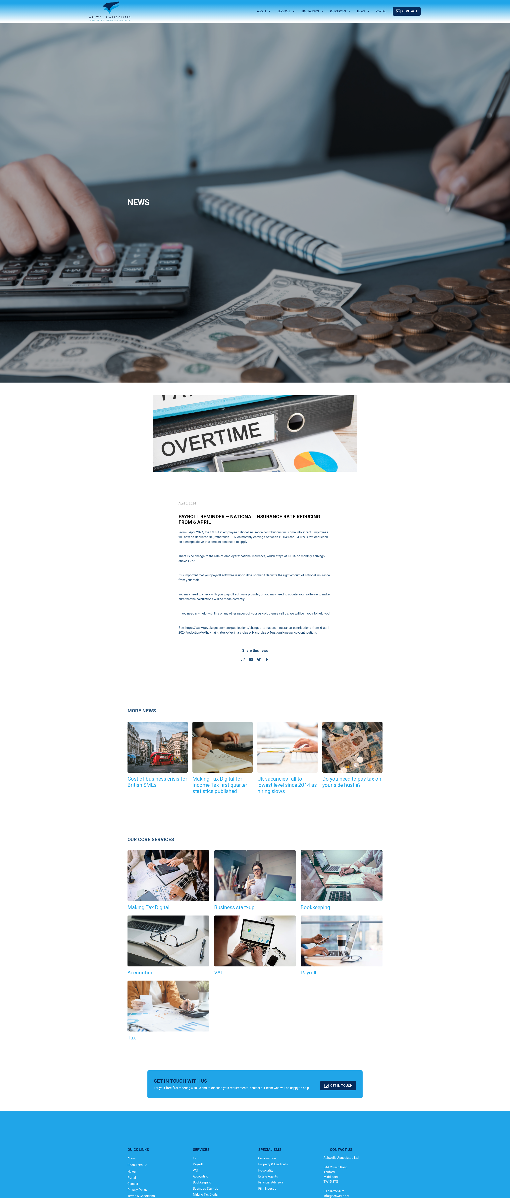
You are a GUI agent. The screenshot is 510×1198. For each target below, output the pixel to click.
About (132, 1158)
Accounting (200, 1176)
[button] (264, 11)
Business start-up (205, 1188)
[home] (109, 11)
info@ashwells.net (336, 1196)
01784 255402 (334, 1191)
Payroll (198, 1164)
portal (381, 11)
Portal (132, 1177)
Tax (195, 1158)
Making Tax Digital (205, 1194)
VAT (195, 1170)
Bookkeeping (202, 1182)
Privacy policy (137, 1190)
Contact (133, 1184)
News (132, 1172)
